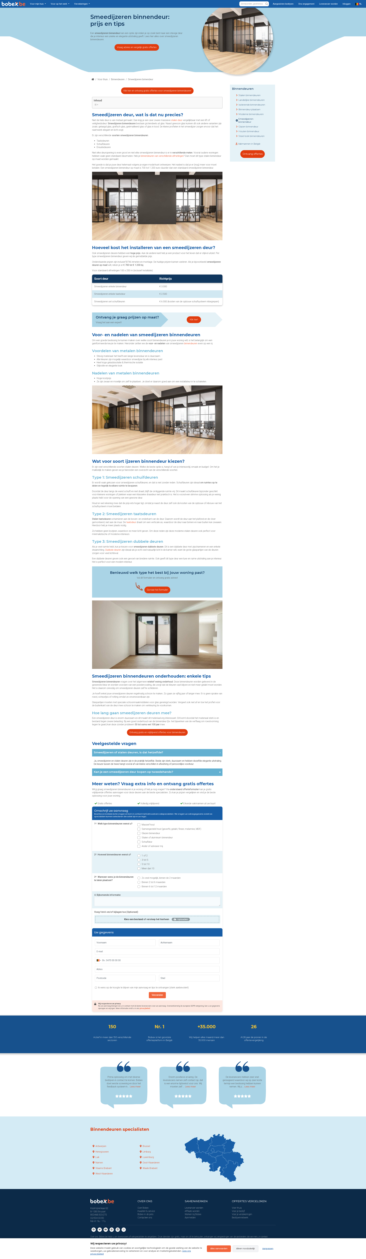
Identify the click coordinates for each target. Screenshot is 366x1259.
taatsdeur (131, 522)
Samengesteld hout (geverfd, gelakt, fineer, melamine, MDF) (171, 829)
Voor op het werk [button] (59, 4)
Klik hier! (194, 319)
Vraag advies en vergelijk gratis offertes (137, 47)
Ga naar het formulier (157, 589)
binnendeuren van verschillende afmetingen (162, 156)
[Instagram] (124, 1229)
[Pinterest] (112, 1229)
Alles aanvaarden (218, 1248)
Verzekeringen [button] (81, 4)
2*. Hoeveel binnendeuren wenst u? (112, 854)
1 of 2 (145, 855)
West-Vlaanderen (104, 1173)
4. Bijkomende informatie (107, 895)
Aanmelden (190, 1217)
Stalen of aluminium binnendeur (157, 837)
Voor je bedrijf (238, 1211)
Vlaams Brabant (104, 1168)
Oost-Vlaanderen (151, 1162)
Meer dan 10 (148, 868)
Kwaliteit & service (146, 1211)
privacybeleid (145, 1008)
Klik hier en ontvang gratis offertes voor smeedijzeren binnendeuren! (157, 90)
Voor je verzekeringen (242, 1214)
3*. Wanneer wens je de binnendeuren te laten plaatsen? (114, 878)
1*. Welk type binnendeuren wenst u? (113, 823)
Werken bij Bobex (193, 1214)
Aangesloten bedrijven (283, 4)
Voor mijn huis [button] (37, 4)
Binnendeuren (118, 79)
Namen (99, 1162)
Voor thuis (103, 79)
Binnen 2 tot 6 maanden (153, 882)
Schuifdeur (147, 841)
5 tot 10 (146, 864)
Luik (97, 1157)
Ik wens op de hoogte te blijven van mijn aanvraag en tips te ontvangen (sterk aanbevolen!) (143, 987)
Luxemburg (148, 1157)
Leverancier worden (328, 4)
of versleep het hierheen (146, 919)
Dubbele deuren (113, 549)
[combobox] (99, 960)
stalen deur (176, 120)
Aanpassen (267, 1248)
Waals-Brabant (150, 1168)
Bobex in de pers (145, 1214)
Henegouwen (102, 1151)
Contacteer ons (145, 1217)
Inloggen (347, 4)
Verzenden (157, 995)
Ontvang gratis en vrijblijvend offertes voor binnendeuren (157, 732)
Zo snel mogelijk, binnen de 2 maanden (161, 878)
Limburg (147, 1151)
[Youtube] (106, 1229)
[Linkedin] (118, 1229)
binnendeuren (190, 343)
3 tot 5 (145, 860)
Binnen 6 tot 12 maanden (154, 886)
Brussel (146, 1146)
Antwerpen (101, 1146)
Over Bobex (143, 1207)
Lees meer (135, 1086)
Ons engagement (306, 4)
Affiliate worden (192, 1211)
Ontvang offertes (252, 154)
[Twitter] (100, 1229)
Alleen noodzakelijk (245, 1248)
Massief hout (148, 824)
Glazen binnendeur (151, 833)
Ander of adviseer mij (152, 846)
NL (360, 4)
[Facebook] (94, 1229)
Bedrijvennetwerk (240, 1217)
